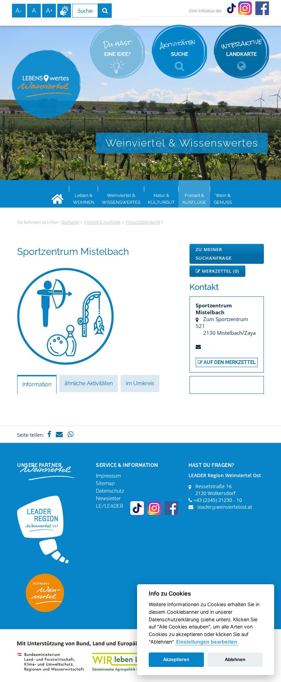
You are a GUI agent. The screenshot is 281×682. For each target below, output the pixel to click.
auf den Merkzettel (229, 362)
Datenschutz (110, 491)
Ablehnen (235, 659)
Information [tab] (36, 384)
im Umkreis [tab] (140, 383)
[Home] (57, 199)
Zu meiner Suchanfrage (214, 253)
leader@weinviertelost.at (224, 507)
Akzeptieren (176, 659)
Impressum (108, 476)
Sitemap (105, 483)
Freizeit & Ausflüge (102, 222)
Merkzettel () (219, 271)
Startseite (70, 222)
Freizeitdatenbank (143, 222)
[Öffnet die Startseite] (46, 84)
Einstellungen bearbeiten (206, 642)
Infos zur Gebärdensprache (64, 10)
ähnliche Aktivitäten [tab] (88, 383)
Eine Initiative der (205, 11)
